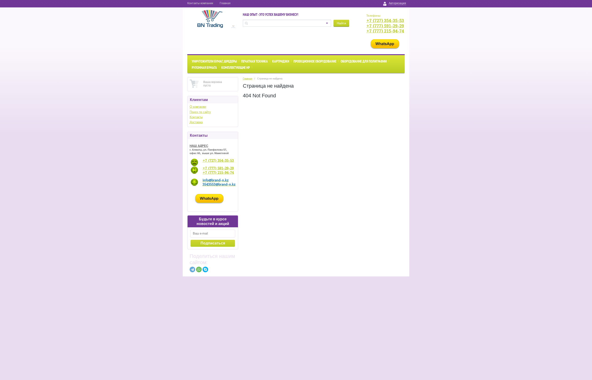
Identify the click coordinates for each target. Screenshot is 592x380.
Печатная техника (254, 61)
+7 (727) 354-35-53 (385, 20)
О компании (198, 106)
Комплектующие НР (235, 67)
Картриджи (280, 61)
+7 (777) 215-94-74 (385, 30)
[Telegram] (192, 269)
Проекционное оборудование (314, 61)
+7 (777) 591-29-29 (385, 25)
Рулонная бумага (204, 67)
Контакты (196, 117)
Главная (225, 3)
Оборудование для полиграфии (364, 61)
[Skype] (205, 269)
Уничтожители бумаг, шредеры (214, 61)
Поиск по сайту (200, 112)
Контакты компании (200, 3)
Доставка (196, 122)
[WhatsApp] (199, 269)
